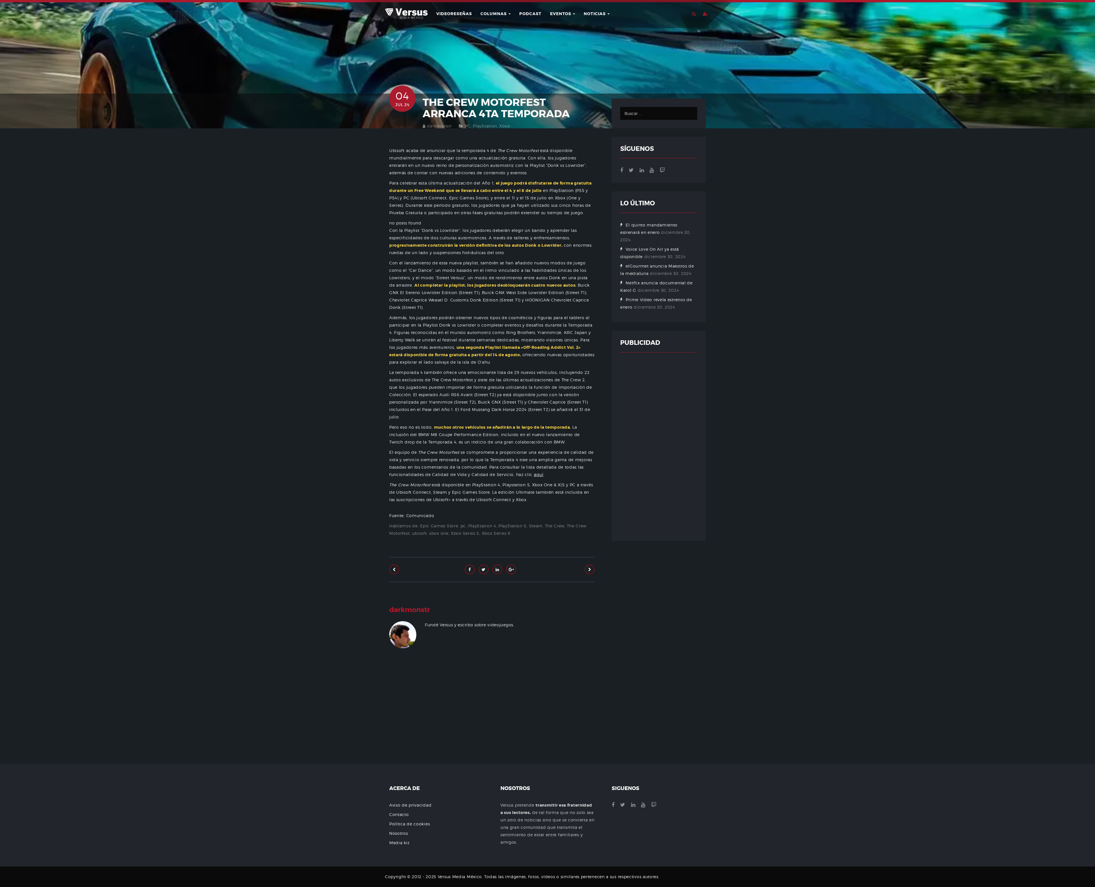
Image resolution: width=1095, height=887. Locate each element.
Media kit (399, 842)
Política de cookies (409, 823)
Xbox (504, 125)
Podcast (530, 13)
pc (463, 525)
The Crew (555, 525)
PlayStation (485, 125)
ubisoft (419, 533)
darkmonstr (439, 125)
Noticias (595, 13)
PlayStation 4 (482, 525)
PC (468, 125)
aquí (539, 474)
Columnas (494, 13)
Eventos (561, 13)
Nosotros (398, 833)
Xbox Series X (496, 533)
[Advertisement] (492, 723)
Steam (536, 525)
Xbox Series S (465, 533)
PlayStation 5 (512, 525)
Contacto (399, 814)
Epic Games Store (439, 525)
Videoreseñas (454, 13)
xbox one (439, 533)
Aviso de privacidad (410, 805)
